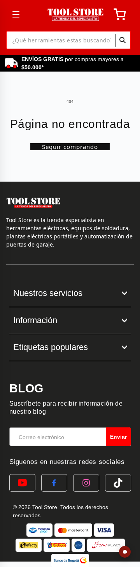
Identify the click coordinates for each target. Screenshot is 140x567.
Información (35, 320)
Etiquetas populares (50, 347)
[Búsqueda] (122, 40)
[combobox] (68, 40)
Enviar (118, 437)
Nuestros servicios (47, 293)
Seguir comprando (70, 146)
